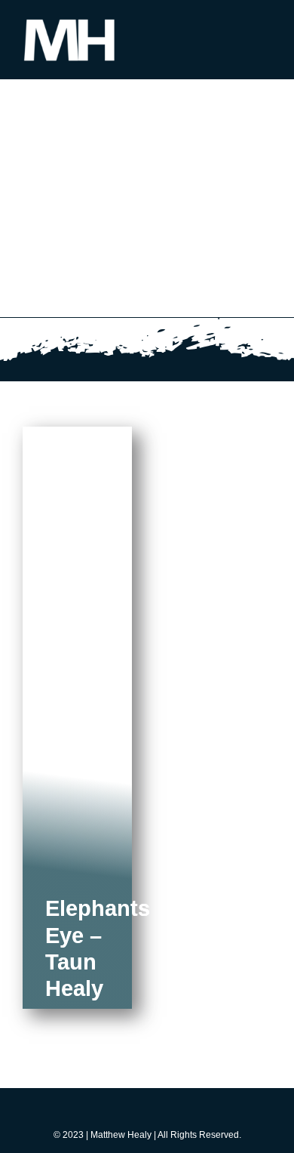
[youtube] (174, 1110)
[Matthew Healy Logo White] (70, 20)
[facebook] (93, 1110)
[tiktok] (147, 1110)
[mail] (201, 1110)
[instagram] (120, 1110)
